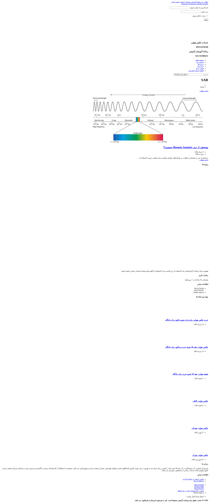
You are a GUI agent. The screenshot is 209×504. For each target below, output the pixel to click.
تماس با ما (200, 68)
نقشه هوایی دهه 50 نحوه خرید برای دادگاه (190, 374)
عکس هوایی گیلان (200, 401)
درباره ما (200, 66)
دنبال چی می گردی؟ (180, 74)
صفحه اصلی (199, 60)
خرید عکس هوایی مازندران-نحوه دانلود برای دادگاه (186, 320)
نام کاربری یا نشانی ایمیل (199, 8)
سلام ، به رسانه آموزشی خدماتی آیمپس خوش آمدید (189, 2)
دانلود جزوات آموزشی (196, 71)
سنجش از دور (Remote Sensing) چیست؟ (185, 147)
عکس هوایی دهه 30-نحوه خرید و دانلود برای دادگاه (186, 347)
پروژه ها (201, 64)
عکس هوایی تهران (200, 455)
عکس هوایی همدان (200, 428)
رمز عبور (204, 12)
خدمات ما (200, 62)
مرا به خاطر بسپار (199, 16)
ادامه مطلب (203, 91)
